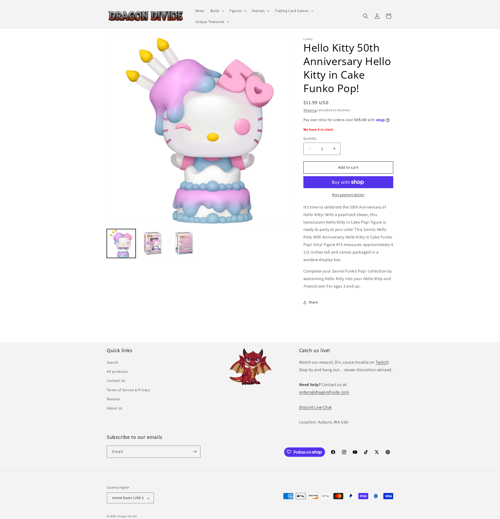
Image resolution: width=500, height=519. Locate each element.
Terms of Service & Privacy (128, 390)
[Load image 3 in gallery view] (184, 243)
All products (117, 371)
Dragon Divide (127, 516)
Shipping (310, 110)
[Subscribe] (194, 451)
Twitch (382, 362)
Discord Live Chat (315, 407)
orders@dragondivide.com (324, 392)
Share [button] (313, 302)
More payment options (348, 195)
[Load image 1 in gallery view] (121, 243)
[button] (216, 10)
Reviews (113, 399)
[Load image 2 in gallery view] (152, 243)
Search (112, 362)
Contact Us (116, 380)
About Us (114, 408)
